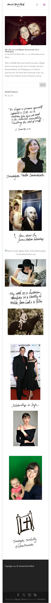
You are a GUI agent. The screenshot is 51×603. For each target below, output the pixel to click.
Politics (7, 57)
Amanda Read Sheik (13, 54)
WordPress (41, 599)
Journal (41, 54)
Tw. (12, 95)
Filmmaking (35, 54)
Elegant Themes (21, 599)
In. (9, 95)
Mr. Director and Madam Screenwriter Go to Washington (22, 50)
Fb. (6, 95)
